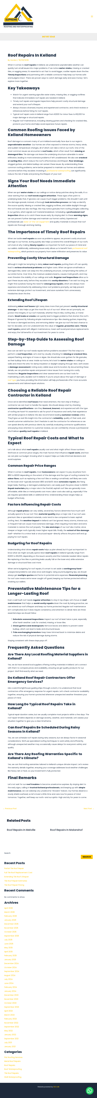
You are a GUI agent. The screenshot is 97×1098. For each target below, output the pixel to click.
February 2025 (10, 955)
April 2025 (8, 951)
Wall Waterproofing (12, 1077)
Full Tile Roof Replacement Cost (18, 872)
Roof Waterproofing (13, 1069)
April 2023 (8, 1011)
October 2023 (10, 1003)
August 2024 (9, 975)
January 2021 (10, 1046)
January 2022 (10, 1034)
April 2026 (8, 908)
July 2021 (8, 1042)
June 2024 (9, 983)
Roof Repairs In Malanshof (66, 830)
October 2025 (10, 932)
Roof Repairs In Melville (21, 830)
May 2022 (8, 1030)
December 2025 (11, 924)
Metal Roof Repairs (12, 1061)
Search (7, 853)
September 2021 (11, 1038)
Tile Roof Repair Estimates (15, 881)
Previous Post (10, 808)
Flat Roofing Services (13, 1057)
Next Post (89, 808)
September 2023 (11, 1007)
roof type (12, 380)
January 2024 (10, 991)
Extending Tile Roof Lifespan (16, 876)
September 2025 (11, 936)
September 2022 (11, 1026)
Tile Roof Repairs (11, 1073)
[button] (89, 1090)
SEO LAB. (56, 1087)
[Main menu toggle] (91, 16)
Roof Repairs (9, 1065)
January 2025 (10, 959)
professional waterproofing (58, 170)
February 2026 (10, 916)
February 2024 (10, 987)
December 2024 (11, 963)
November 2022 (11, 1023)
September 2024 (11, 971)
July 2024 (8, 979)
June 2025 (8, 943)
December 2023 (11, 995)
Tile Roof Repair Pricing (14, 885)
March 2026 (9, 912)
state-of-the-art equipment (36, 222)
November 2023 (11, 999)
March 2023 (9, 1015)
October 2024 (10, 967)
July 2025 (8, 939)
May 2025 (8, 947)
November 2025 (11, 928)
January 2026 (10, 920)
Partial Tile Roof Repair (14, 868)
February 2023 (10, 1019)
